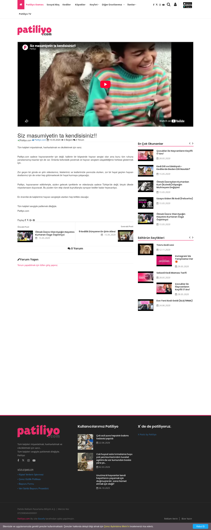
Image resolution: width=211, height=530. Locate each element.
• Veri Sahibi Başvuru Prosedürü (33, 488)
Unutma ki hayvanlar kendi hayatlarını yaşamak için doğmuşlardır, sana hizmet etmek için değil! (111, 479)
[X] (157, 4)
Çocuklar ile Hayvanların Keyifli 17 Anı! (174, 152)
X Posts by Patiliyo (147, 434)
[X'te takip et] (23, 460)
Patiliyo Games (35, 4)
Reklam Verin (171, 518)
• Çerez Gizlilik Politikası (29, 479)
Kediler (67, 4)
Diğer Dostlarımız (112, 4)
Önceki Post (23, 227)
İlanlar (131, 4)
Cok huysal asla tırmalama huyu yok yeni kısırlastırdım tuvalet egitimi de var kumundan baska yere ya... (114, 458)
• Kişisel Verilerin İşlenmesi (30, 474)
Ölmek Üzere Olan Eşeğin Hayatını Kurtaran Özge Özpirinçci (54, 233)
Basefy (41, 518)
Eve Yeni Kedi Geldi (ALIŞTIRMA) (174, 300)
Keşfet (94, 4)
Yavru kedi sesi (165, 245)
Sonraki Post (127, 226)
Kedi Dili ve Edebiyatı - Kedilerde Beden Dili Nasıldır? (173, 168)
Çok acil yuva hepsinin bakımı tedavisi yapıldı (112, 437)
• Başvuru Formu (25, 483)
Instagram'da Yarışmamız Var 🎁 (184, 259)
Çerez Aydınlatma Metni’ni (116, 526)
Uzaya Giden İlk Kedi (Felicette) (174, 198)
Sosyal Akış (53, 4)
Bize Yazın (187, 518)
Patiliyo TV (25, 13)
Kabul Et (200, 526)
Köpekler (80, 4)
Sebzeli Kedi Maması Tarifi (171, 272)
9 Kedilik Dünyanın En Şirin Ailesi (97, 231)
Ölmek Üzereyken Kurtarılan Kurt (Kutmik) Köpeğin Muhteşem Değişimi (172, 184)
